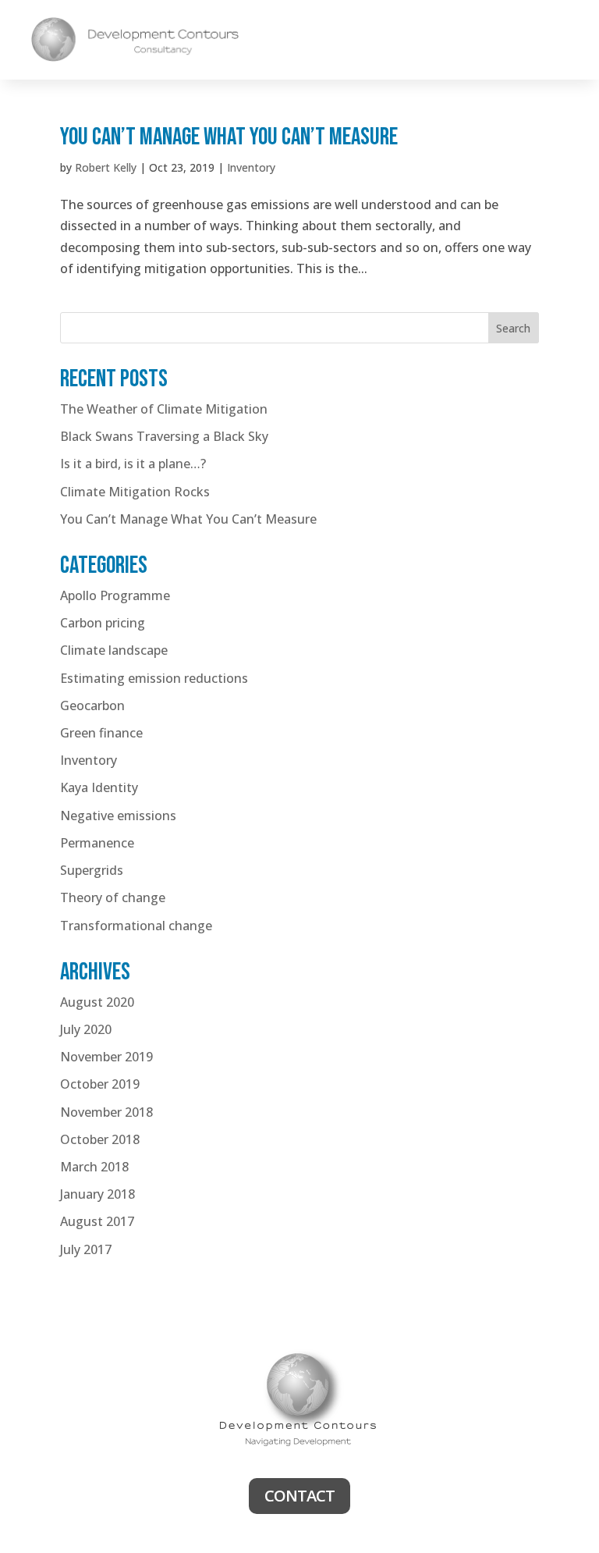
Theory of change (112, 897)
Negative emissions (118, 815)
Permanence (97, 842)
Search (513, 328)
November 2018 (106, 1112)
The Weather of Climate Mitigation (164, 409)
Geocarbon (92, 705)
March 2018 (94, 1166)
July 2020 (86, 1029)
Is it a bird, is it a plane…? (133, 463)
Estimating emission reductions (154, 678)
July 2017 (86, 1249)
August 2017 (97, 1221)
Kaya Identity (99, 787)
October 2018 (100, 1139)
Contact (299, 1495)
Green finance (101, 732)
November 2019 (106, 1056)
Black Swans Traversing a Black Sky (164, 436)
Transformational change (136, 925)
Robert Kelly (105, 167)
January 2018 (97, 1194)
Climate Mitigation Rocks (135, 491)
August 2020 (97, 1002)
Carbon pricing (102, 622)
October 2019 (100, 1084)
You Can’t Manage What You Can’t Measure (229, 137)
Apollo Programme (115, 595)
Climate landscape (114, 650)
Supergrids (91, 870)
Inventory (251, 167)
